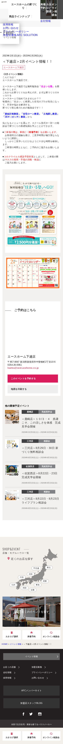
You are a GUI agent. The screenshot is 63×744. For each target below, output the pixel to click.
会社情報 (7, 672)
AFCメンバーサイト (31, 690)
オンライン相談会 (54, 9)
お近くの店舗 (9, 667)
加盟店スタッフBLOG (31, 703)
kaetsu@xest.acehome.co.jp (23, 368)
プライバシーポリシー (42, 672)
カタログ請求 (48, 8)
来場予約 (43, 6)
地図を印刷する (19, 389)
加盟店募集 (20, 35)
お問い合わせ (38, 678)
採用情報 (7, 678)
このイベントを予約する (23, 378)
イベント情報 (31, 656)
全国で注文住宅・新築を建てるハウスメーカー (31, 724)
